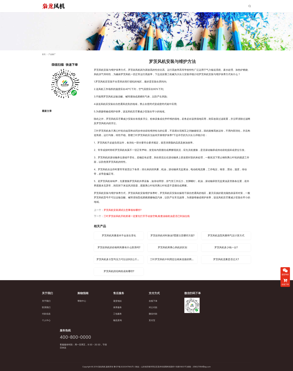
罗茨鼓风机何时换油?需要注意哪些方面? (172, 235)
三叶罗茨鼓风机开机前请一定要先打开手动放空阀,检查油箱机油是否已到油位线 (147, 216)
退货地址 (117, 301)
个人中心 (46, 320)
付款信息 (46, 313)
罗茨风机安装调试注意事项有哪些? (122, 209)
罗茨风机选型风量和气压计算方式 (226, 235)
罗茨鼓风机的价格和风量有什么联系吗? (119, 247)
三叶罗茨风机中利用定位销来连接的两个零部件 (173, 259)
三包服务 (117, 313)
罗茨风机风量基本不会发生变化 (119, 235)
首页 (44, 54)
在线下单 (153, 301)
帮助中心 (82, 301)
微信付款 (153, 313)
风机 (103, 367)
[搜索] (249, 6)
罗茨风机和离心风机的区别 (172, 247)
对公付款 (153, 307)
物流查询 (117, 320)
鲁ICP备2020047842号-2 (125, 367)
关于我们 (46, 301)
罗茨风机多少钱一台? (226, 247)
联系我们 (46, 307)
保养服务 (117, 307)
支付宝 (152, 320)
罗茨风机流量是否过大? (226, 259)
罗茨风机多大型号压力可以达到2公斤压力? (119, 259)
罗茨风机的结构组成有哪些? (119, 271)
